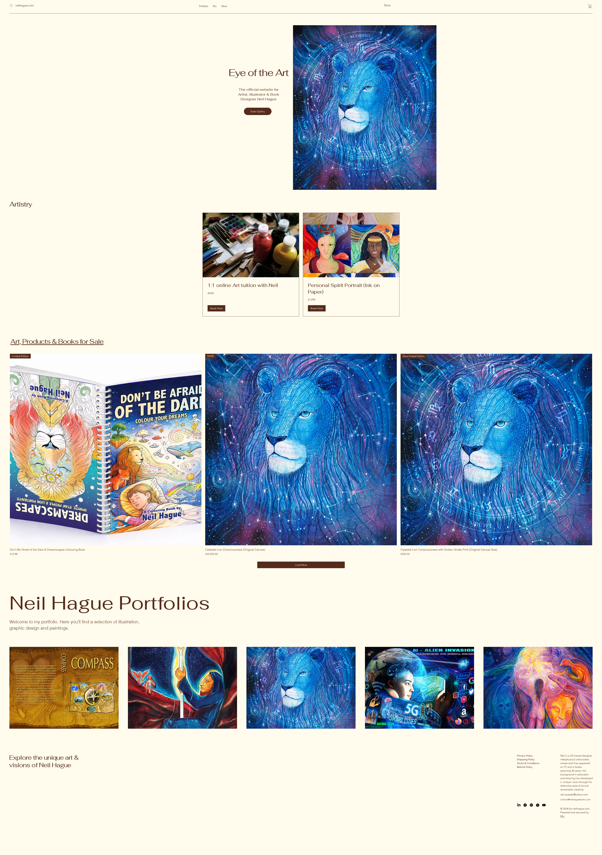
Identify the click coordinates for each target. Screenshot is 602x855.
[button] (590, 6)
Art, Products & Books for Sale (56, 341)
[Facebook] (525, 805)
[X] (538, 805)
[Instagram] (531, 805)
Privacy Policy (525, 755)
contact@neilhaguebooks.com (575, 799)
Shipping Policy (526, 759)
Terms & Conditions (528, 763)
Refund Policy (525, 766)
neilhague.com (25, 5)
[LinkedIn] (519, 805)
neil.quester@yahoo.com (574, 794)
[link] (251, 285)
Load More (301, 564)
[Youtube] (544, 805)
